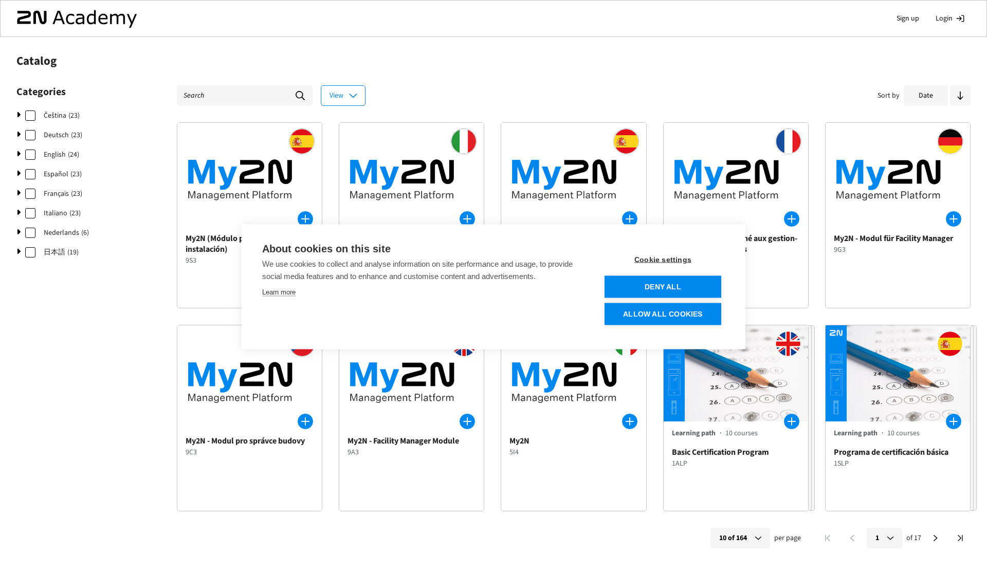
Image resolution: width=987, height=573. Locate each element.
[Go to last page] (960, 538)
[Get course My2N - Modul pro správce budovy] (305, 421)
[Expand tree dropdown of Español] (18, 174)
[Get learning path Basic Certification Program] (791, 421)
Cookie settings (662, 259)
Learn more (279, 291)
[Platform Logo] (77, 18)
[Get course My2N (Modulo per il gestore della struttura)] (467, 219)
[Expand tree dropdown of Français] (18, 194)
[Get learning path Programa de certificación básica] (953, 421)
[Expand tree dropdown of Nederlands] (18, 233)
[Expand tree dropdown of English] (18, 154)
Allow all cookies (662, 314)
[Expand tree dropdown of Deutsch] (18, 135)
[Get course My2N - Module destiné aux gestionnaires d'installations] (791, 219)
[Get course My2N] (630, 219)
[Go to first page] (827, 538)
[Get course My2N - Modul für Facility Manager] (953, 219)
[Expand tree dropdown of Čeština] (18, 115)
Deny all (663, 286)
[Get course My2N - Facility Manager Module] (467, 421)
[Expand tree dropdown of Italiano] (18, 213)
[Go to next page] (935, 538)
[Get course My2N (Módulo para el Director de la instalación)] (305, 219)
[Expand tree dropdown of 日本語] (18, 252)
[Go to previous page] (852, 538)
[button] (960, 95)
